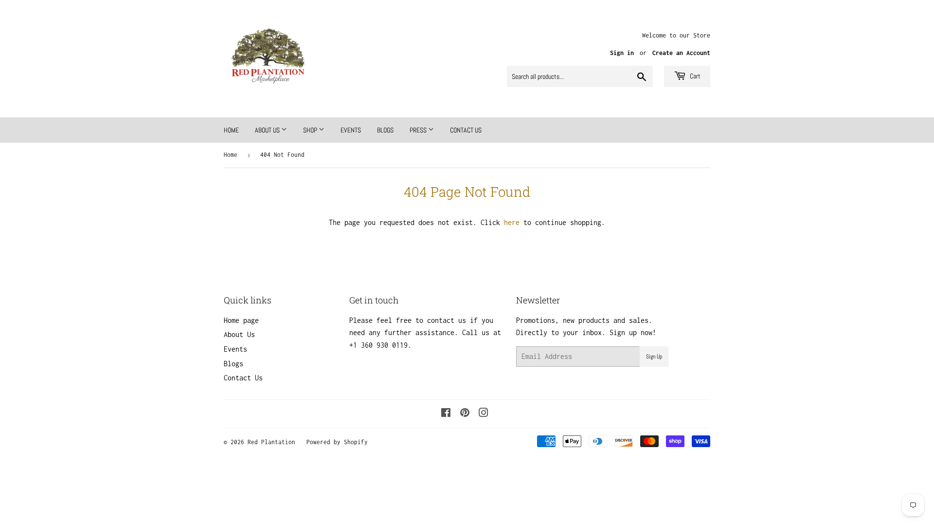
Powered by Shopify (337, 442)
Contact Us (466, 130)
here (512, 222)
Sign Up (654, 356)
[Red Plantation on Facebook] (446, 414)
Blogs (385, 130)
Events (351, 130)
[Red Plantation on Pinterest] (465, 414)
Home (231, 130)
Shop (311, 130)
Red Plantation (271, 442)
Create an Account (681, 52)
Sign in (622, 52)
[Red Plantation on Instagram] (483, 414)
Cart (694, 76)
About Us (268, 130)
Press (419, 130)
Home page (241, 320)
